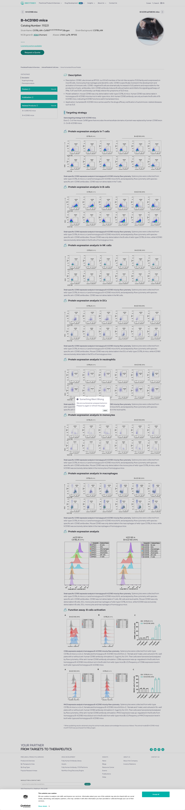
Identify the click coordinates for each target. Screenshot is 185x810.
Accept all (156, 794)
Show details (42, 806)
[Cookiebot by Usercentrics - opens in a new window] (25, 806)
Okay (105, 410)
